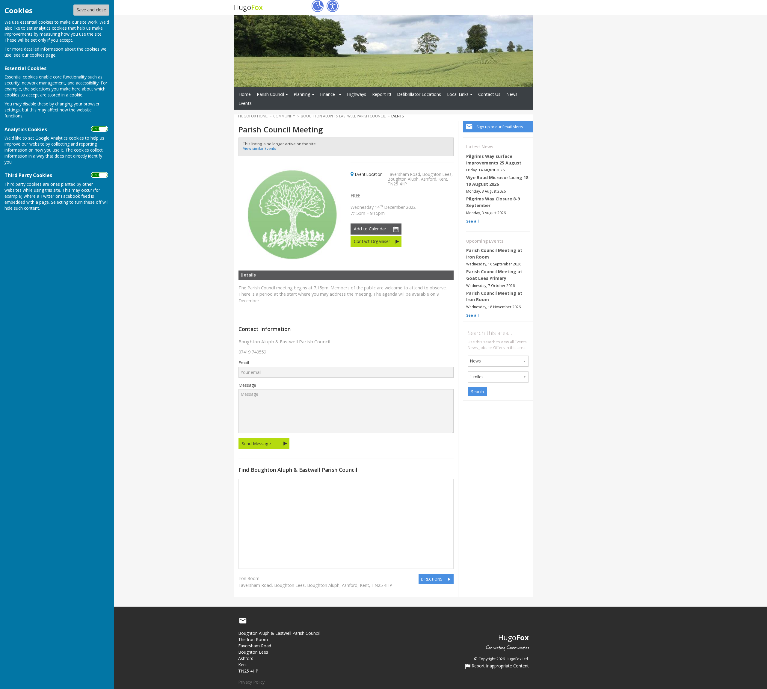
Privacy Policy (251, 682)
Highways (356, 94)
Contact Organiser (372, 241)
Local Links (458, 94)
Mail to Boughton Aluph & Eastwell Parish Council (242, 620)
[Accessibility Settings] (333, 6)
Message (247, 385)
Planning (302, 94)
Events (245, 103)
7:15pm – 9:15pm (383, 210)
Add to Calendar (370, 229)
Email (243, 363)
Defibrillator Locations (419, 94)
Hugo (248, 7)
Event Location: (369, 174)
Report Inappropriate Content (499, 666)
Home (244, 94)
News (511, 94)
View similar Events (259, 148)
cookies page (42, 55)
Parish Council (270, 94)
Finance (327, 94)
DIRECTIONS (432, 579)
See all (472, 221)
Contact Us (489, 94)
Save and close (91, 10)
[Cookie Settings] (318, 6)
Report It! (381, 94)
